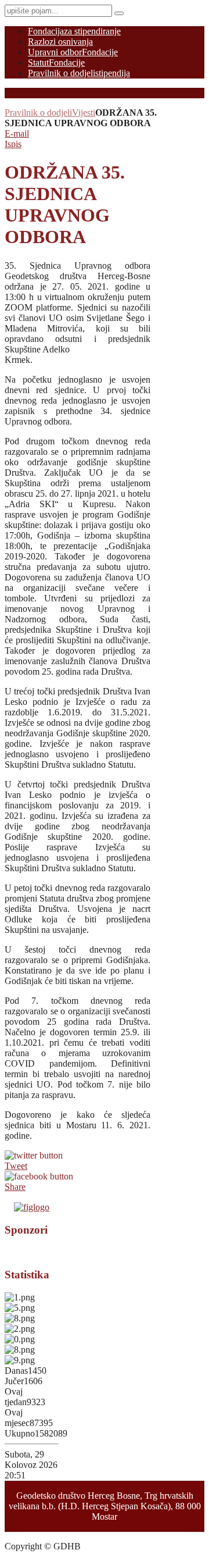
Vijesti (83, 112)
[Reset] (119, 13)
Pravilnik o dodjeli (38, 112)
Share (15, 1187)
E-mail (17, 133)
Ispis (13, 144)
